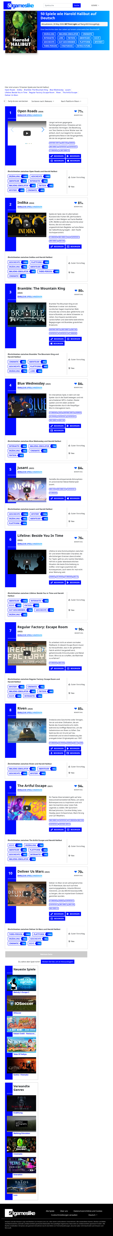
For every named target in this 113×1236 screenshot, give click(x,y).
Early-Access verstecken (18, 101)
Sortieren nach (42, 101)
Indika (19, 90)
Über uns (64, 1211)
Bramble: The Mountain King (36, 90)
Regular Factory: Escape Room (41, 92)
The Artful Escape (70, 92)
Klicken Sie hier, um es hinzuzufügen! (57, 961)
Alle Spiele (50, 1211)
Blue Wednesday (57, 90)
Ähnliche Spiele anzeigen (29, 115)
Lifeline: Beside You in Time (16, 92)
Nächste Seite (46, 954)
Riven (58, 92)
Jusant (68, 90)
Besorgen (59, 156)
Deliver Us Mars (11, 95)
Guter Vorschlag (78, 177)
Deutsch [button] (92, 1215)
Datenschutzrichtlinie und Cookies (88, 1211)
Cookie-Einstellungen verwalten (64, 1215)
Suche (76, 5)
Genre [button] (94, 5)
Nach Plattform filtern (70, 101)
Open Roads (10, 90)
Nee (72, 186)
